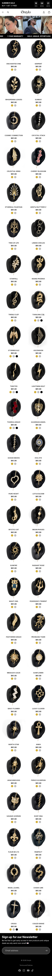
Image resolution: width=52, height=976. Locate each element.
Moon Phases (38, 530)
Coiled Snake (38, 924)
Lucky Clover (38, 709)
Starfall (14, 279)
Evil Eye (38, 458)
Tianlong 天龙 (38, 315)
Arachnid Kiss (13, 780)
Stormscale (13, 350)
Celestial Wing (13, 171)
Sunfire (13, 565)
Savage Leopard (14, 816)
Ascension (38, 350)
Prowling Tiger (38, 637)
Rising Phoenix (38, 279)
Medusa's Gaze (13, 673)
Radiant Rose (38, 565)
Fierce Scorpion (38, 780)
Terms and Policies (26, 965)
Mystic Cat (14, 530)
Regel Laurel (13, 888)
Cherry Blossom (38, 171)
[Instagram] (23, 970)
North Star (13, 744)
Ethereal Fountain (13, 207)
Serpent (38, 64)
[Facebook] (19, 970)
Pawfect (38, 852)
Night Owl (13, 601)
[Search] (8, 12)
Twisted (13, 386)
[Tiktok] (32, 970)
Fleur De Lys (13, 852)
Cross (14, 924)
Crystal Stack (38, 135)
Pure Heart (14, 494)
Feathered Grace (13, 637)
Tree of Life (14, 243)
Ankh (38, 744)
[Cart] (49, 12)
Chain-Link (38, 888)
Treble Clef (13, 315)
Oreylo (28, 960)
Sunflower (38, 673)
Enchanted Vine (14, 64)
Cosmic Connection (14, 135)
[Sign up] (46, 950)
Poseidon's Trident (38, 601)
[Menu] (3, 12)
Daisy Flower (14, 709)
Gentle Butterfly (38, 207)
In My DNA (38, 816)
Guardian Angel (38, 422)
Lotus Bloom (38, 494)
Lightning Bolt (38, 386)
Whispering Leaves (13, 100)
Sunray (38, 100)
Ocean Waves (14, 458)
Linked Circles (38, 243)
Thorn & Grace (13, 422)
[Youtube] (28, 970)
